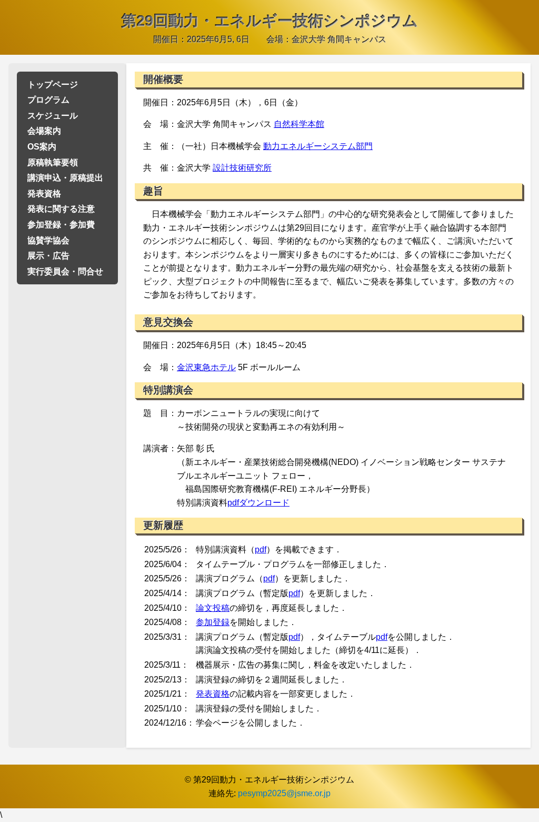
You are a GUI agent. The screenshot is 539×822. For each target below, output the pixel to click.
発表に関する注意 (61, 208)
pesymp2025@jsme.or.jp (284, 793)
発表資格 (44, 193)
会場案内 (44, 130)
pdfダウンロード (258, 502)
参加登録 (212, 622)
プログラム (48, 99)
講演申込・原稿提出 (65, 177)
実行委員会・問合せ (65, 271)
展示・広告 (48, 255)
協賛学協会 (48, 240)
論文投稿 (212, 607)
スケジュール (52, 115)
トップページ (52, 84)
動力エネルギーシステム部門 (318, 146)
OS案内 (41, 146)
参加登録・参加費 (61, 224)
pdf (260, 549)
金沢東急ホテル (206, 367)
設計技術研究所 (242, 167)
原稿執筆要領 (52, 162)
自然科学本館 (299, 124)
